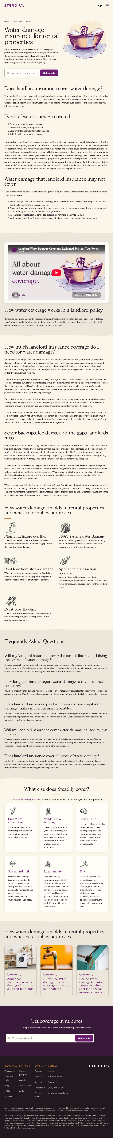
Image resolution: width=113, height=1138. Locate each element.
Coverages (17, 21)
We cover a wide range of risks (25, 799)
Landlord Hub (8, 1078)
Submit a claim (55, 1076)
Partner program (23, 1073)
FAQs (7, 1091)
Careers (38, 1071)
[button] (107, 5)
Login (100, 5)
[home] (14, 5)
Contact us (53, 1082)
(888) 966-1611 (55, 1087)
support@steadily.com (58, 1093)
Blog (6, 1085)
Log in (51, 1071)
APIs (21, 1091)
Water (28, 21)
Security (38, 1082)
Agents (22, 1080)
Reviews (8, 1096)
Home (7, 21)
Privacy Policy (38, 1095)
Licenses (39, 1076)
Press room (40, 1087)
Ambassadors (25, 1085)
